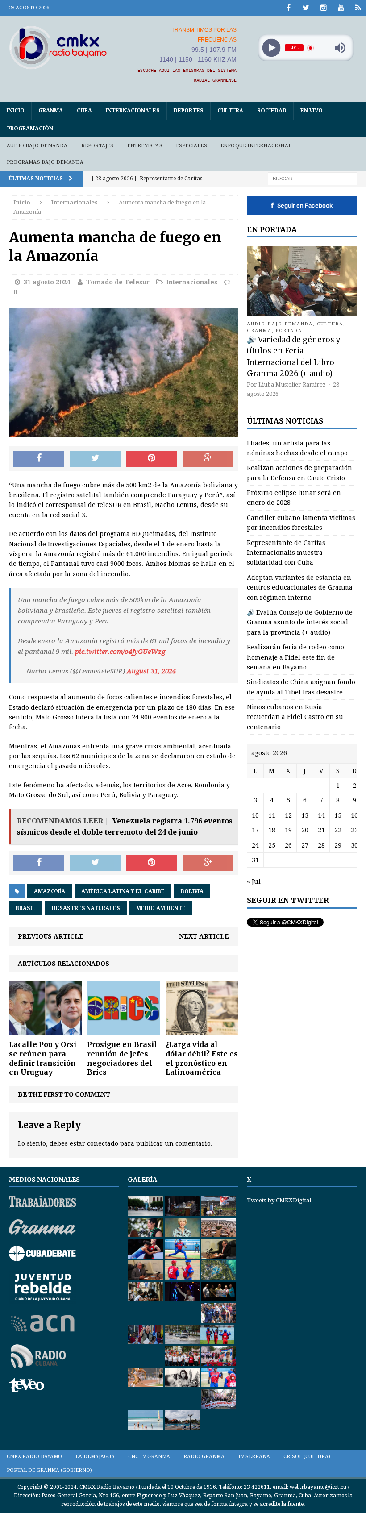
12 (288, 815)
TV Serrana (254, 1456)
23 (354, 830)
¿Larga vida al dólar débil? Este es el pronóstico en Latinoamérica (202, 1058)
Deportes (189, 111)
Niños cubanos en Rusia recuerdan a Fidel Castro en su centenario (295, 717)
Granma (50, 111)
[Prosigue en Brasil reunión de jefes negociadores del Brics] (123, 1030)
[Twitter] (306, 8)
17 (255, 830)
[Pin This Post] (151, 459)
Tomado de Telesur (118, 282)
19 (288, 830)
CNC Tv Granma (149, 1456)
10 (255, 815)
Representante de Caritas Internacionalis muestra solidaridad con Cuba (286, 552)
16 (354, 815)
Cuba (84, 111)
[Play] (271, 48)
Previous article (50, 936)
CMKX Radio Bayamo (34, 1456)
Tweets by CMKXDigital (279, 1200)
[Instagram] (323, 8)
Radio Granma (204, 1456)
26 (288, 845)
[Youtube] (341, 8)
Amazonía (49, 891)
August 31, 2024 (151, 671)
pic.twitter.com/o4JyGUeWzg (120, 652)
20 (304, 830)
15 (337, 815)
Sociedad (272, 111)
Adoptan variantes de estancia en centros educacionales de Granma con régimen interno (300, 587)
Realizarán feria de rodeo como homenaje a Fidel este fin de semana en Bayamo (295, 657)
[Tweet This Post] (95, 459)
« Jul (254, 881)
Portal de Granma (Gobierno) (49, 1470)
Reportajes (97, 146)
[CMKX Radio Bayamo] (58, 47)
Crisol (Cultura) (306, 1456)
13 (304, 815)
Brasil (26, 908)
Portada (289, 330)
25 (271, 845)
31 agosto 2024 (47, 282)
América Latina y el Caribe (123, 891)
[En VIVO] (358, 8)
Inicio (16, 111)
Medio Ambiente (161, 908)
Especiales (191, 146)
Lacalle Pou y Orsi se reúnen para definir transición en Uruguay (42, 1058)
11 (271, 815)
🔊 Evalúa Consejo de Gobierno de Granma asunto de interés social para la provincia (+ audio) (300, 622)
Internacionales (133, 111)
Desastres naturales (86, 908)
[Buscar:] (312, 178)
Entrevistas (144, 146)
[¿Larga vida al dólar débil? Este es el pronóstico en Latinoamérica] (202, 1030)
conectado (102, 1143)
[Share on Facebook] (38, 459)
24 (255, 845)
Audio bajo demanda (37, 146)
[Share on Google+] (208, 459)
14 (321, 815)
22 (337, 830)
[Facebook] (288, 8)
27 (304, 845)
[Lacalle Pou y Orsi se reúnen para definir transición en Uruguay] (45, 1030)
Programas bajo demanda (45, 162)
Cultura (230, 111)
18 (271, 830)
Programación (30, 128)
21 (321, 830)
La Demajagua (95, 1456)
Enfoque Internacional (255, 146)
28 (321, 845)
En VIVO (311, 111)
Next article (204, 936)
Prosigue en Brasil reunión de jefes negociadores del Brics (122, 1058)
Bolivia (192, 891)
